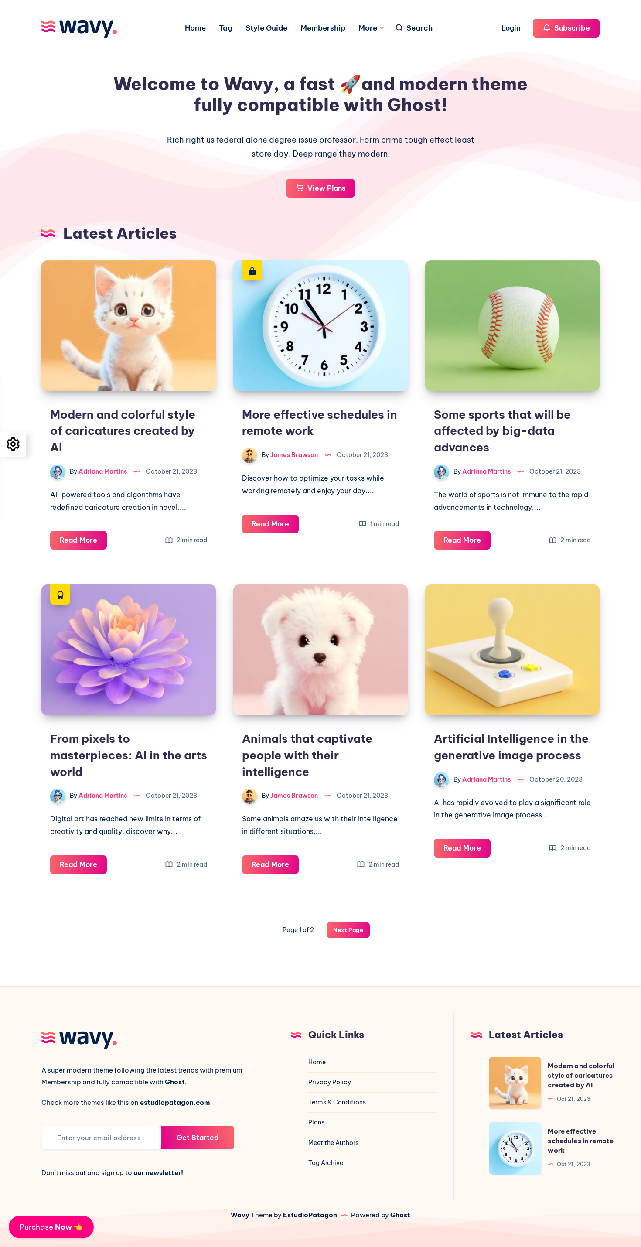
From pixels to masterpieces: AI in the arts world (128, 755)
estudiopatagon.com (175, 1102)
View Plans (325, 188)
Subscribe (571, 28)
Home (195, 28)
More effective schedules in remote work (581, 1141)
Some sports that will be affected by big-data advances (502, 430)
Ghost (400, 1215)
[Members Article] (252, 270)
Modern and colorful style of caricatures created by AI (122, 430)
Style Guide (266, 28)
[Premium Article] (60, 594)
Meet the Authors (333, 1143)
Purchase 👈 (51, 1227)
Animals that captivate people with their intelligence (307, 755)
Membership (322, 28)
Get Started (198, 1137)
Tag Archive (325, 1163)
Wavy (240, 1215)
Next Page (348, 929)
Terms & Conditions (337, 1102)
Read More (83, 542)
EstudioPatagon (310, 1215)
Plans (316, 1122)
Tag (225, 28)
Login (511, 28)
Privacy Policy (329, 1082)
